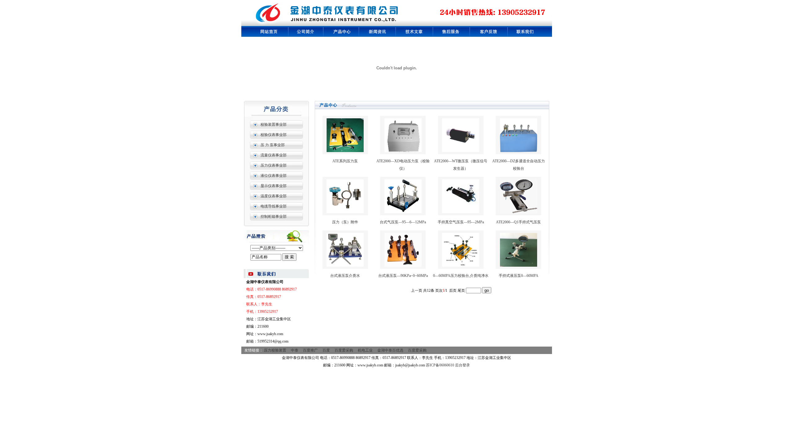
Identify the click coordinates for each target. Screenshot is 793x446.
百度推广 (310, 350)
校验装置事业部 (274, 124)
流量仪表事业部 (274, 155)
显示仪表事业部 (274, 186)
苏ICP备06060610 (440, 365)
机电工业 (365, 350)
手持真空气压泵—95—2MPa (461, 222)
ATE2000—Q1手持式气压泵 (518, 222)
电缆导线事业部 (274, 206)
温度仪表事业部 (274, 196)
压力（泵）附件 (345, 222)
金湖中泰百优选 (390, 350)
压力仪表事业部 (274, 165)
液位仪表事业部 (274, 175)
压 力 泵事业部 (273, 145)
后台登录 (462, 365)
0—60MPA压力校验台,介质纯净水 (461, 275)
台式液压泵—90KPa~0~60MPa (403, 275)
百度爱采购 (344, 350)
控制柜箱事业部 (274, 216)
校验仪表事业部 (274, 135)
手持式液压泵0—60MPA (518, 275)
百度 (326, 350)
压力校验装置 (275, 350)
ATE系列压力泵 (345, 161)
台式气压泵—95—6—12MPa (403, 222)
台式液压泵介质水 (345, 275)
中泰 (294, 350)
